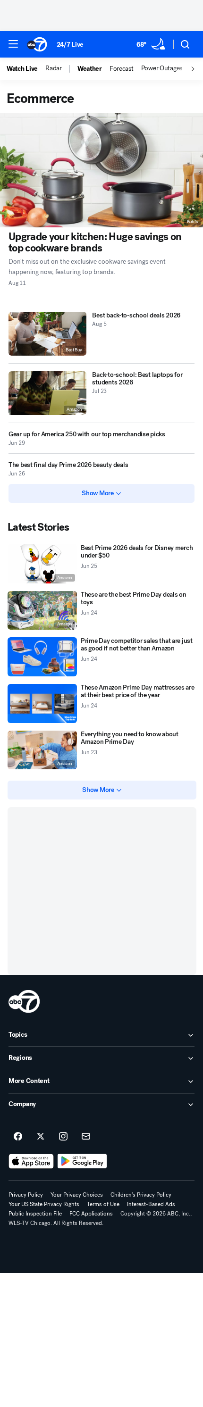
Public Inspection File (35, 1213)
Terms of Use (103, 1204)
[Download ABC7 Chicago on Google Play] (82, 1161)
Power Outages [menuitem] (161, 68)
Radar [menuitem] (53, 68)
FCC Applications (91, 1213)
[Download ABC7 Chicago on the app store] (31, 1161)
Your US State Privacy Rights (43, 1204)
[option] (26, 69)
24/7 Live (70, 44)
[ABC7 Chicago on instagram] (63, 1136)
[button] (13, 43)
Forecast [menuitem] (122, 69)
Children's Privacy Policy (140, 1195)
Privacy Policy (25, 1195)
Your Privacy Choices (77, 1195)
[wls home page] (24, 1001)
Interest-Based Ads (151, 1204)
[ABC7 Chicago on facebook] (17, 1136)
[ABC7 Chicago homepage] (37, 44)
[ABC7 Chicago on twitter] (40, 1136)
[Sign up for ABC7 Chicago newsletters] (85, 1136)
